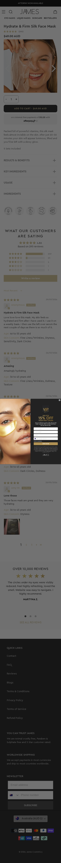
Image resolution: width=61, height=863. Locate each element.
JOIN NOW (45, 443)
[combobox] (36, 438)
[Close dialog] (59, 400)
